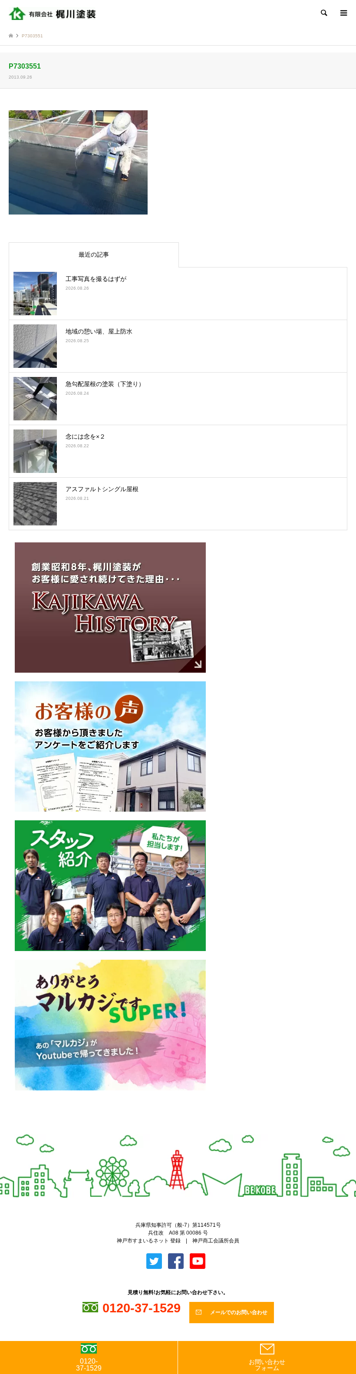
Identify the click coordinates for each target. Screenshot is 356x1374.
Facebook (185, 1130)
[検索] (323, 13)
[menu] (343, 13)
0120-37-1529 (89, 1364)
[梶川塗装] (52, 13)
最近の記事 (94, 254)
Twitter (171, 1130)
